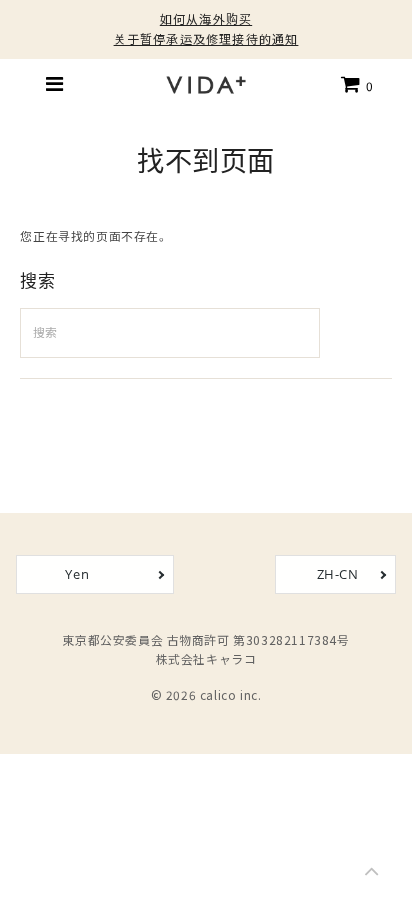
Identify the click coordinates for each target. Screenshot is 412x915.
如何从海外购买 (206, 18)
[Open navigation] (54, 84)
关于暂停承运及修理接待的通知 (206, 38)
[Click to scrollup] (372, 875)
